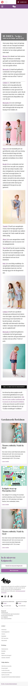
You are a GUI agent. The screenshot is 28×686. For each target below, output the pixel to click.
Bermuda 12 (6, 69)
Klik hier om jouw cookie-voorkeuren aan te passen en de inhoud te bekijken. (13, 399)
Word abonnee (14, 570)
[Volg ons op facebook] (8, 596)
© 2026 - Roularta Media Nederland (9, 683)
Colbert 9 (6, 312)
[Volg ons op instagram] (5, 596)
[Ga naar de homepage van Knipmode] (14, 6)
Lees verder (5, 461)
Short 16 (5, 239)
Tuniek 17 (6, 226)
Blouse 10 (6, 56)
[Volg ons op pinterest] (11, 596)
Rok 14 (5, 263)
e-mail (5, 603)
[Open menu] (2, 6)
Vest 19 (5, 149)
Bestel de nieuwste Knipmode (14, 566)
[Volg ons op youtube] (2, 596)
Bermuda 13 (6, 103)
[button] (22, 2)
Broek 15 (5, 164)
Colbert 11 (6, 83)
